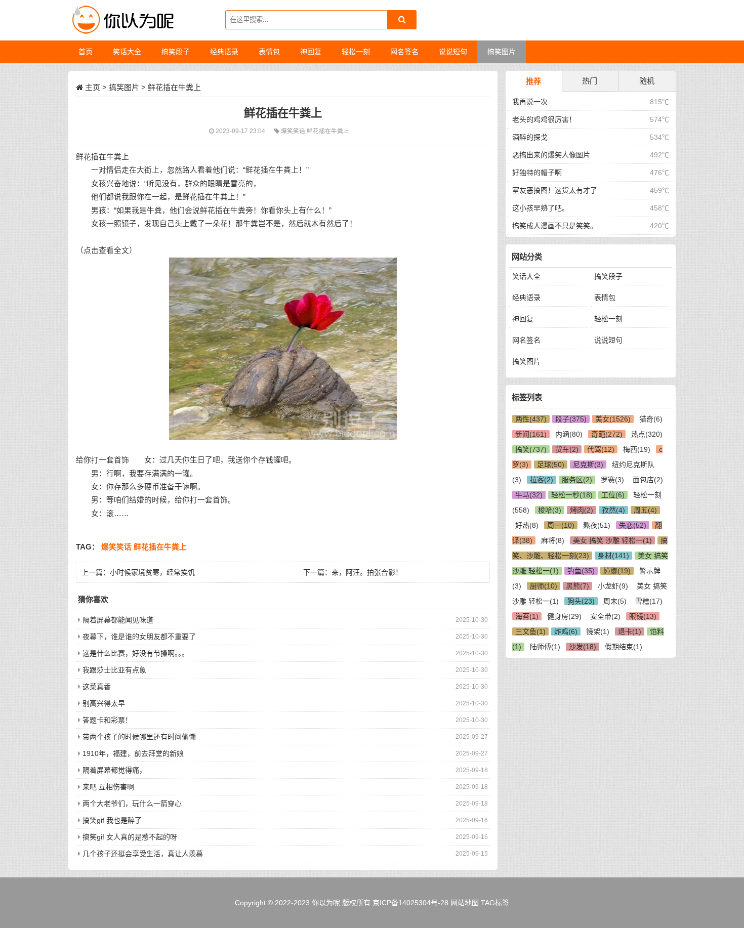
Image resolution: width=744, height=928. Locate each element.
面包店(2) (648, 480)
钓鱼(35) (581, 571)
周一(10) (560, 525)
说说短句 (608, 340)
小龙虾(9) (613, 586)
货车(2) (566, 449)
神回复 (522, 319)
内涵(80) (569, 434)
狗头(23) (581, 601)
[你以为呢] (121, 20)
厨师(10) (543, 586)
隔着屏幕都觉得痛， (114, 770)
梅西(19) (636, 449)
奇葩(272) (607, 434)
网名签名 (526, 340)
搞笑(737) (531, 449)
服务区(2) (577, 480)
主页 (92, 87)
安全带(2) (605, 616)
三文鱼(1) (530, 631)
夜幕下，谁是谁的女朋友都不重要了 (139, 636)
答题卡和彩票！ (107, 720)
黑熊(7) (577, 586)
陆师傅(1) (545, 647)
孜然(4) (613, 510)
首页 (85, 52)
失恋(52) (632, 525)
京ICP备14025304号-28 (410, 903)
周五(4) (645, 510)
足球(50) (550, 464)
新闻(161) (531, 434)
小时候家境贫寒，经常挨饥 (152, 572)
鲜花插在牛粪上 (328, 131)
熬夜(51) (596, 525)
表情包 (604, 297)
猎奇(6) (651, 419)
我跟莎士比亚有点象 (114, 670)
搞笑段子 (608, 276)
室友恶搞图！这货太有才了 (554, 190)
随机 (646, 80)
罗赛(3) (612, 480)
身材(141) (613, 556)
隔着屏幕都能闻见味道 (117, 620)
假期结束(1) (623, 647)
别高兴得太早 (103, 703)
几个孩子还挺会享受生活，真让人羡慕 (142, 854)
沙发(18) (582, 647)
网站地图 (464, 903)
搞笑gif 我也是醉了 (112, 820)
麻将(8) (552, 540)
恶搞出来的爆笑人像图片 (551, 155)
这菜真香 (96, 687)
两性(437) (531, 419)
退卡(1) (629, 631)
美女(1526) (613, 419)
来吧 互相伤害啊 (108, 787)
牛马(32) (529, 495)
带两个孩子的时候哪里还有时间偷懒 (139, 737)
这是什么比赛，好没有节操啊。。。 (135, 653)
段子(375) (571, 419)
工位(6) (613, 495)
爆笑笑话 (294, 131)
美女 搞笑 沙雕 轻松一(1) (612, 540)
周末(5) (615, 601)
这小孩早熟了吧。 (540, 208)
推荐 (533, 81)
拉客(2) (541, 480)
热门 (589, 80)
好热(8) (527, 525)
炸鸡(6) (565, 631)
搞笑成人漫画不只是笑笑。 (554, 226)
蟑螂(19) (617, 571)
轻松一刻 (608, 319)
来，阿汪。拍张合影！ (367, 572)
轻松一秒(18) (572, 495)
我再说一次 (530, 102)
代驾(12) (600, 449)
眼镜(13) (642, 616)
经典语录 (526, 297)
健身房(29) (564, 616)
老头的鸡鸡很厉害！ (544, 119)
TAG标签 (495, 903)
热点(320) (647, 434)
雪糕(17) (649, 601)
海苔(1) (527, 616)
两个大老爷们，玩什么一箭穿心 (132, 803)
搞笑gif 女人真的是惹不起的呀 (129, 837)
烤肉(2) (581, 510)
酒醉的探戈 (530, 137)
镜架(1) (597, 631)
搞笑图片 (124, 87)
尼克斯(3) (588, 464)
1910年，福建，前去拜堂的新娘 (133, 753)
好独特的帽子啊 (537, 172)
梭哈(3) (549, 510)
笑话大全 (526, 276)
